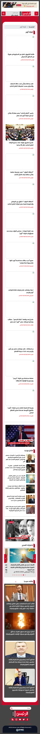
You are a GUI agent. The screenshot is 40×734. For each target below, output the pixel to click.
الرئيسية (31, 27)
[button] (5, 558)
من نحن (29, 724)
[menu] (36, 14)
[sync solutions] (20, 730)
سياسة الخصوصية (20, 724)
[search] (4, 14)
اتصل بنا (11, 724)
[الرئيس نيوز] (20, 714)
